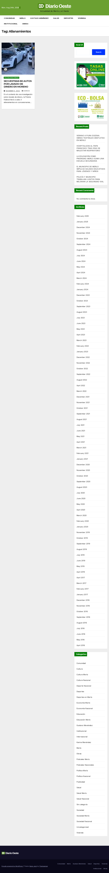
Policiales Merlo (83, 759)
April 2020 (81, 510)
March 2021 (81, 448)
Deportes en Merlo (84, 697)
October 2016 (82, 611)
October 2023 (82, 301)
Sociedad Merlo (83, 816)
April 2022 (81, 385)
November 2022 (83, 363)
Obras (25, 24)
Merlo (23, 18)
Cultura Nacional (83, 680)
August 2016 (82, 623)
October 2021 (82, 408)
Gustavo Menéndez (39, 18)
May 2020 (81, 504)
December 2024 (83, 227)
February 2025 (83, 216)
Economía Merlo (83, 703)
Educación (81, 714)
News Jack (33, 866)
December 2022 (83, 357)
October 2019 (82, 538)
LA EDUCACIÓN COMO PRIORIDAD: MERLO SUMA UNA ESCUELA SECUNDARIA (90, 158)
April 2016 (81, 645)
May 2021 (81, 436)
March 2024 (82, 278)
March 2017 (81, 583)
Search (79, 45)
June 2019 (81, 561)
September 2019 (83, 544)
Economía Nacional (85, 708)
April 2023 (81, 335)
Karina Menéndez (84, 742)
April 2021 (81, 442)
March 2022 (82, 391)
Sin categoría (82, 804)
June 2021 (81, 431)
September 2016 (83, 617)
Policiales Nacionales (11, 77)
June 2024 (81, 261)
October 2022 (82, 368)
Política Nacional (83, 776)
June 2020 (81, 498)
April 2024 (81, 272)
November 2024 (83, 233)
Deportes (68, 18)
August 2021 (82, 419)
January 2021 (82, 459)
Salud (56, 18)
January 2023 (82, 352)
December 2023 (83, 295)
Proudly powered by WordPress (12, 866)
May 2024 (81, 267)
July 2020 (81, 493)
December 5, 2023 (13, 91)
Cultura (80, 669)
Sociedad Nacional (84, 821)
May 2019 (81, 566)
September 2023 (83, 306)
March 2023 (82, 340)
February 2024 (83, 284)
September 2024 (83, 244)
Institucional (11, 24)
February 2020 (83, 521)
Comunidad (9, 18)
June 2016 (81, 634)
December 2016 (83, 600)
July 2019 (81, 555)
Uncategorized (83, 827)
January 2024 (82, 289)
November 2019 (83, 532)
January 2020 (82, 527)
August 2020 (82, 487)
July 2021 (81, 425)
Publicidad (81, 782)
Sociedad (80, 810)
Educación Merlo (84, 720)
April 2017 (81, 577)
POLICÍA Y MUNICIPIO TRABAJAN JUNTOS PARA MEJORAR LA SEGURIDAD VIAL (90, 179)
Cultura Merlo (82, 674)
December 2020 (83, 465)
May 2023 (81, 329)
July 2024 (81, 256)
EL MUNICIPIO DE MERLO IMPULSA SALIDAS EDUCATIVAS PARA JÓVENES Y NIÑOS (91, 169)
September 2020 (83, 481)
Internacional (82, 737)
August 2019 (82, 549)
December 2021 (83, 397)
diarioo (27, 91)
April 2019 (81, 572)
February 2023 (83, 346)
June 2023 (81, 323)
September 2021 (83, 414)
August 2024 (82, 250)
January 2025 (82, 222)
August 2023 (82, 312)
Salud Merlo (82, 793)
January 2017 (82, 594)
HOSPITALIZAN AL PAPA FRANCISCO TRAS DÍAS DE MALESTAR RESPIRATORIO (88, 148)
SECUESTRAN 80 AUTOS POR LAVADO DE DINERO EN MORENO (18, 84)
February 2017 (83, 589)
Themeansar (43, 866)
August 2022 (82, 380)
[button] (106, 21)
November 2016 (83, 606)
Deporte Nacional (84, 686)
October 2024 (82, 239)
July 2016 (81, 628)
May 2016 (81, 640)
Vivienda (82, 18)
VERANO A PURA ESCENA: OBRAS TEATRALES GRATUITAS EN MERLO (91, 138)
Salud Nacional (83, 799)
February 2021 (83, 453)
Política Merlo (82, 771)
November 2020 (83, 470)
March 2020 (82, 515)
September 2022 (83, 374)
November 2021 (83, 402)
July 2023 (81, 318)
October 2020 (82, 476)
